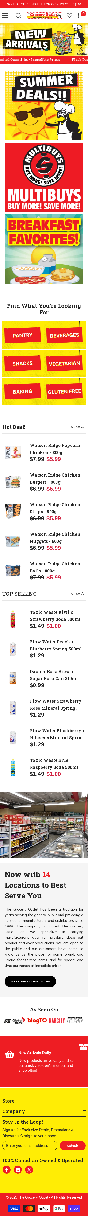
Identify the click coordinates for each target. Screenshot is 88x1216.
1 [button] (42, 49)
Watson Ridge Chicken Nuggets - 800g (55, 537)
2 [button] (46, 49)
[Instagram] (18, 1169)
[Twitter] (29, 1169)
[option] (44, 39)
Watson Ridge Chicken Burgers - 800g (55, 478)
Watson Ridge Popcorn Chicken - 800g (55, 448)
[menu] (5, 15)
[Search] (18, 16)
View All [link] (78, 427)
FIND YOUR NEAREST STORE (30, 981)
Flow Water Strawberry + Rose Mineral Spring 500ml (57, 705)
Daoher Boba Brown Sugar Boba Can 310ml (54, 675)
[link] (42, 1061)
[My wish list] (69, 15)
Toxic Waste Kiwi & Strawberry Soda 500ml (55, 615)
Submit (72, 1145)
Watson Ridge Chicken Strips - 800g (55, 508)
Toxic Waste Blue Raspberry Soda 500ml (54, 763)
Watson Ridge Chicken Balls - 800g (55, 567)
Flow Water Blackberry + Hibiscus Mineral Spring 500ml (57, 734)
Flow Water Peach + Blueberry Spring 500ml (56, 645)
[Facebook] (6, 1169)
